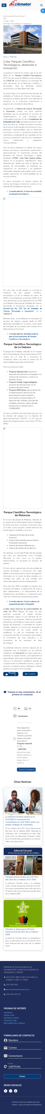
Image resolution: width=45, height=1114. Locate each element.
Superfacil (8, 1013)
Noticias (13, 57)
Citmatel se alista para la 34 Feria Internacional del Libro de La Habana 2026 (21, 932)
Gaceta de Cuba (10, 1021)
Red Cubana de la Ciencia (14, 1023)
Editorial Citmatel (11, 1018)
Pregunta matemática (24, 743)
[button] (4, 5)
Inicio (5, 57)
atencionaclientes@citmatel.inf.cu (18, 989)
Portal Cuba (9, 1015)
